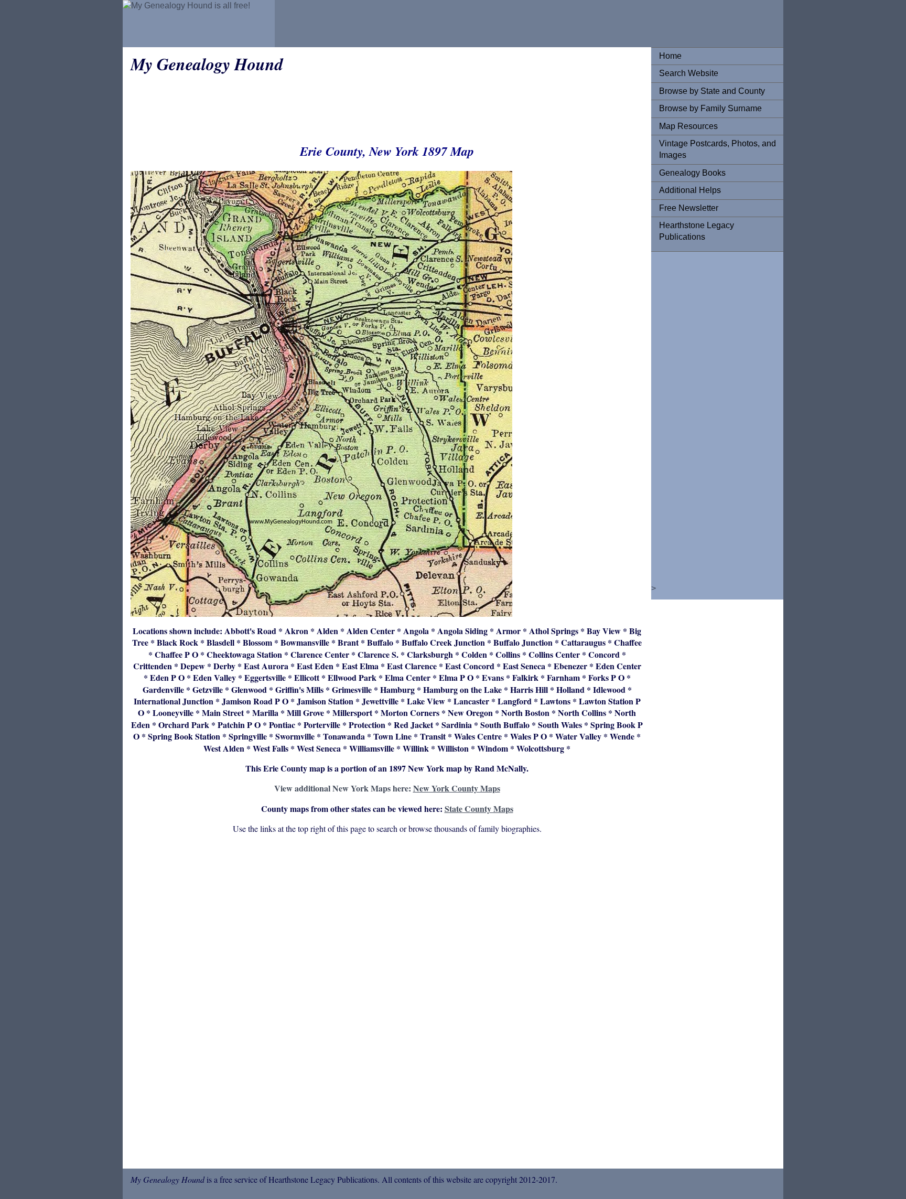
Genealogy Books (692, 172)
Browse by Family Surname (710, 108)
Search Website (688, 73)
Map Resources (688, 126)
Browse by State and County (712, 91)
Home (670, 55)
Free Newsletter (688, 208)
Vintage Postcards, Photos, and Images (717, 149)
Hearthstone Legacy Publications (696, 231)
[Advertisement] (701, 417)
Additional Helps (690, 190)
